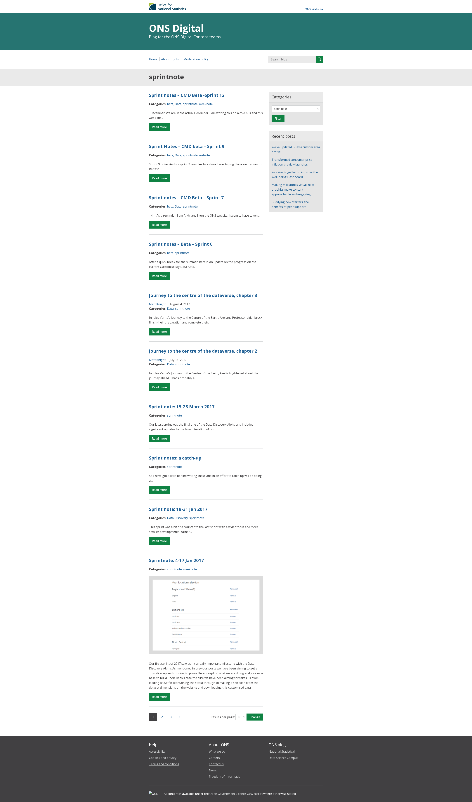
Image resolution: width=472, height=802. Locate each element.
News (213, 770)
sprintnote (190, 104)
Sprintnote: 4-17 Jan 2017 (176, 560)
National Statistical (282, 751)
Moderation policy (196, 59)
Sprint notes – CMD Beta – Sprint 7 (186, 197)
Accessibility (157, 751)
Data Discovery (177, 518)
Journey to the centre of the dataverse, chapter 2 (203, 351)
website (204, 155)
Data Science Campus (283, 758)
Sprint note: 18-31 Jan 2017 (178, 509)
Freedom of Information (225, 777)
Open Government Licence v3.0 (230, 794)
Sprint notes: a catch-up (175, 458)
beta (170, 104)
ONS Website (314, 9)
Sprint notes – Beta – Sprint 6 (181, 244)
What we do (217, 751)
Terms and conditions (164, 764)
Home (153, 59)
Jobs (176, 59)
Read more (161, 128)
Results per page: (223, 717)
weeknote (206, 104)
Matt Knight (157, 304)
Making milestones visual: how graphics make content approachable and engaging (293, 189)
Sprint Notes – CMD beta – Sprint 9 (186, 146)
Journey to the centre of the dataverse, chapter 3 (203, 295)
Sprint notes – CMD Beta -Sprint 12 (187, 95)
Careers (214, 758)
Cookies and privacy (162, 758)
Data (178, 104)
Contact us (216, 764)
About (165, 59)
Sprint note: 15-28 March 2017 (182, 406)
